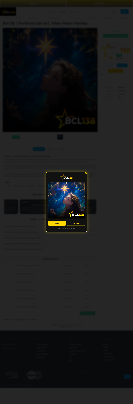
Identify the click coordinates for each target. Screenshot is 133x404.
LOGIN (57, 223)
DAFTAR (76, 223)
